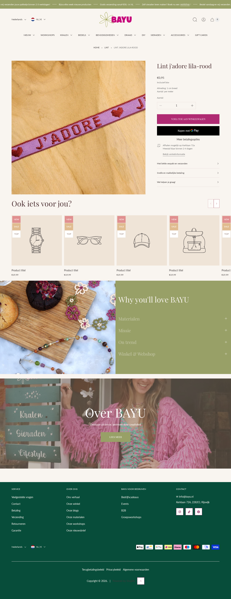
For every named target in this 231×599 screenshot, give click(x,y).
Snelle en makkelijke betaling (170, 173)
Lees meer (115, 436)
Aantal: (160, 97)
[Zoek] (195, 20)
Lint (106, 47)
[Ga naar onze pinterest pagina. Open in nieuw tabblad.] (198, 511)
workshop (164, 4)
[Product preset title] (37, 240)
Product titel (18, 270)
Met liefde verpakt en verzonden (172, 163)
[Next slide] (216, 203)
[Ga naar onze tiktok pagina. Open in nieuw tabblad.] (189, 511)
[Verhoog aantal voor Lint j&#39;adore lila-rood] (192, 105)
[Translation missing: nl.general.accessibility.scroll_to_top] (140, 581)
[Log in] (204, 20)
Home (96, 47)
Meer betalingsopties (188, 139)
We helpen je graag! (166, 182)
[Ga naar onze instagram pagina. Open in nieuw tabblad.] (179, 511)
